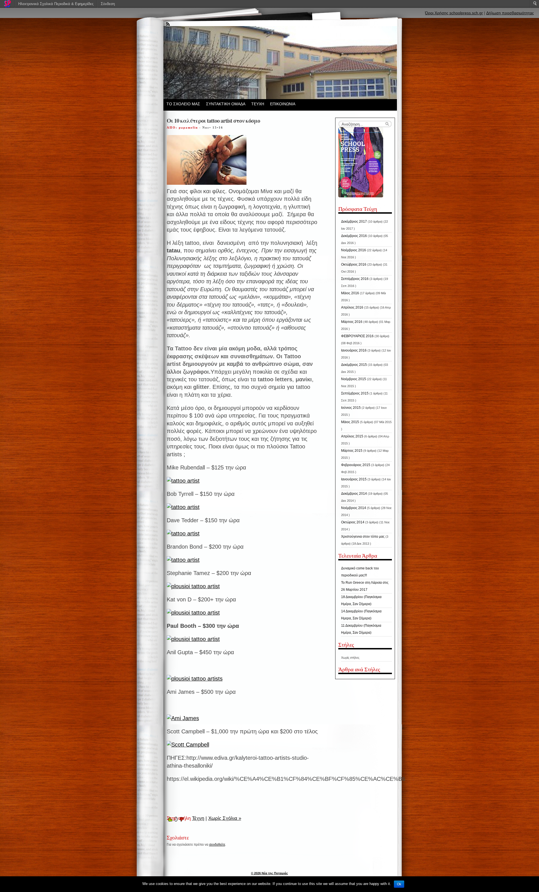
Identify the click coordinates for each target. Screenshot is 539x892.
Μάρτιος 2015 (351, 451)
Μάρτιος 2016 (351, 322)
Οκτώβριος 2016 (353, 264)
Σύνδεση (108, 4)
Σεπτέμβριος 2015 (355, 393)
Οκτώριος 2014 (352, 522)
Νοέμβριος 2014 (353, 508)
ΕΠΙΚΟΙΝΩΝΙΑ (282, 104)
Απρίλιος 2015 (352, 436)
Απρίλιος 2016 (352, 307)
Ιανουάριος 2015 (354, 479)
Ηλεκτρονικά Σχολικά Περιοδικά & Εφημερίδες (55, 4)
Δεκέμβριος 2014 (354, 494)
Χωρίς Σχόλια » (224, 818)
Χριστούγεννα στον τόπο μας (363, 537)
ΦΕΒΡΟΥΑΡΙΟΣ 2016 (357, 336)
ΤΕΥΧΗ (257, 104)
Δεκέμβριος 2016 (354, 236)
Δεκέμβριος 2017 (354, 221)
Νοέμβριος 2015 (353, 379)
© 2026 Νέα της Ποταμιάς (269, 873)
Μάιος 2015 (350, 422)
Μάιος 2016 (350, 293)
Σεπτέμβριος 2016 (355, 279)
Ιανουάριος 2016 (354, 350)
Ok (399, 884)
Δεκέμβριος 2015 (354, 365)
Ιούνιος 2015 (351, 408)
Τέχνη (198, 818)
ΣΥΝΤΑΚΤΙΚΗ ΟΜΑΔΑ (225, 104)
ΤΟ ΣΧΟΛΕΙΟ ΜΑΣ (183, 104)
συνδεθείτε (217, 845)
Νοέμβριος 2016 (353, 250)
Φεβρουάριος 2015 (355, 465)
